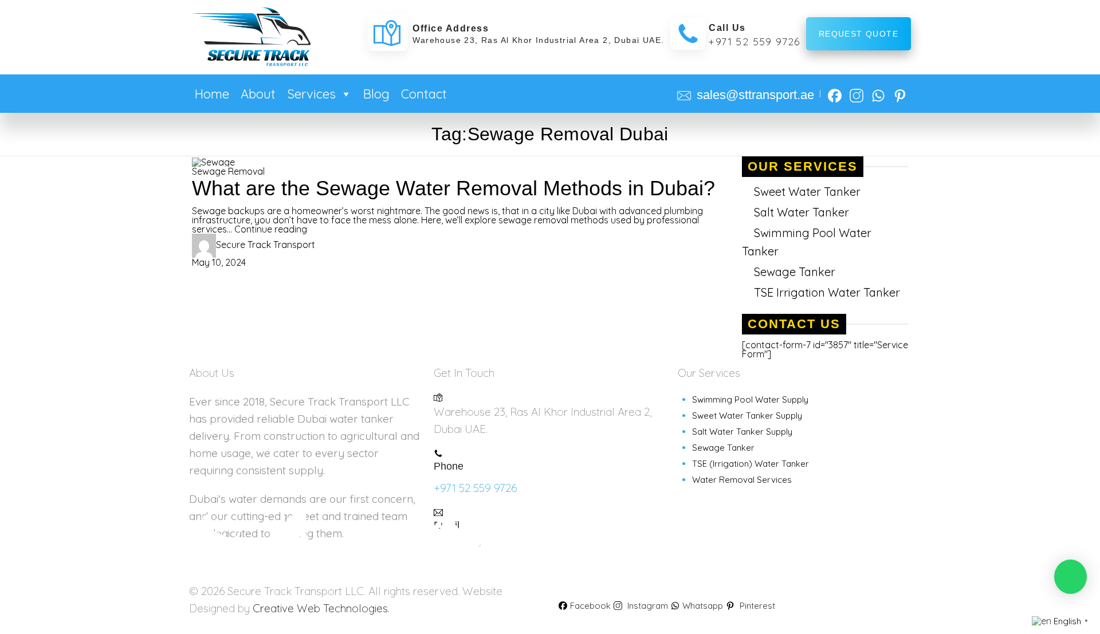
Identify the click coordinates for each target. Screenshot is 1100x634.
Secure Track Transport (265, 244)
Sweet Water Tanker (807, 191)
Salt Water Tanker (801, 212)
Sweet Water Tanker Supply (747, 415)
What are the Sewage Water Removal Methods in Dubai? (453, 188)
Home (212, 94)
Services (311, 94)
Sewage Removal (228, 171)
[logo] (250, 37)
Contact (424, 94)
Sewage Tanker (794, 272)
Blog (376, 94)
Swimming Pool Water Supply (750, 399)
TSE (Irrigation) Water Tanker (750, 463)
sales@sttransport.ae (755, 95)
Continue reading (270, 229)
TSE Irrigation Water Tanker (827, 292)
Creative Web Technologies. (321, 608)
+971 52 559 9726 (754, 41)
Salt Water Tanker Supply (742, 431)
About (258, 94)
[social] (835, 91)
